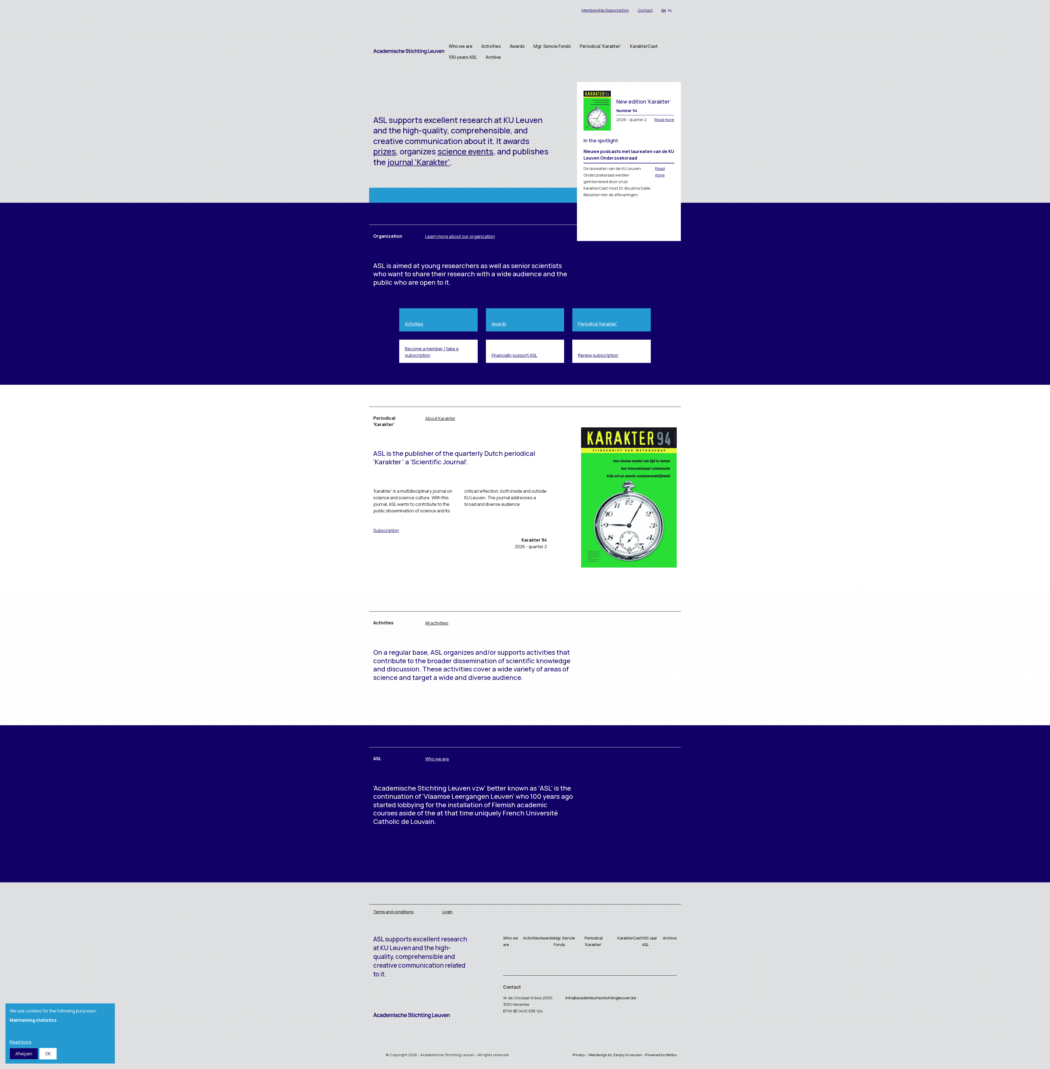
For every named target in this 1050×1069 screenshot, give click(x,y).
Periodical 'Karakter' (600, 46)
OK (48, 1054)
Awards (517, 46)
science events (465, 151)
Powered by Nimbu (661, 1054)
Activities (491, 46)
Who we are (460, 46)
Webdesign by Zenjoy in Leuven (615, 1054)
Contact (645, 10)
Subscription (386, 530)
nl (670, 10)
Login (447, 911)
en (663, 10)
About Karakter (440, 418)
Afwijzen (23, 1054)
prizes (384, 151)
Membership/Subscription (605, 10)
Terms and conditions (393, 911)
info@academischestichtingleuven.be (600, 997)
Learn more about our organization (460, 236)
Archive (493, 57)
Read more (664, 119)
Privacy (579, 1054)
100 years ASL (463, 57)
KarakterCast (644, 46)
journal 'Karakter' (418, 162)
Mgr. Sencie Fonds (552, 46)
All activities (436, 623)
